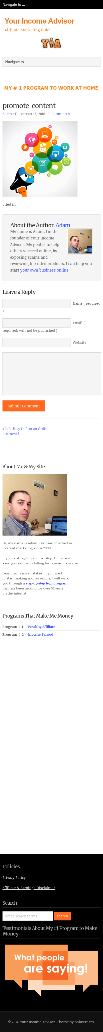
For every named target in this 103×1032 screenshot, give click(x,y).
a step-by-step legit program (45, 583)
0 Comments (59, 113)
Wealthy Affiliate (41, 626)
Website (79, 342)
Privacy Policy (14, 877)
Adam (7, 113)
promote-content (29, 106)
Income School (40, 634)
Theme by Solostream (75, 1021)
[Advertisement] (40, 746)
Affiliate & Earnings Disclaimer (28, 887)
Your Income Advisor (39, 21)
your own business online (44, 270)
